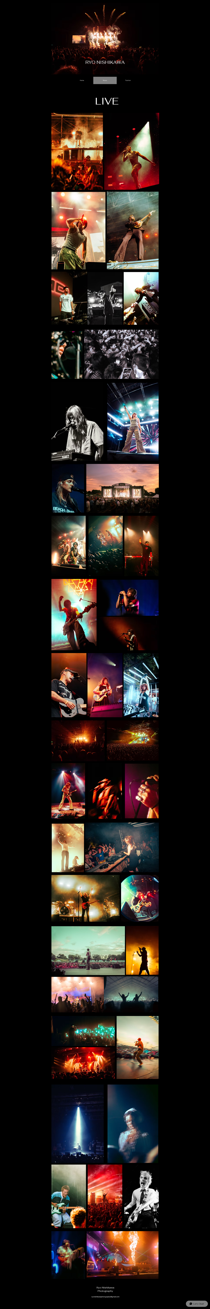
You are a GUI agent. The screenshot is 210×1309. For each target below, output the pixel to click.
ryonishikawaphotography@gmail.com (105, 1297)
